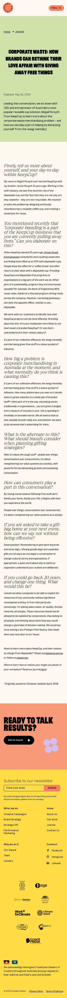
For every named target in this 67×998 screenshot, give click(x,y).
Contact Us (53, 830)
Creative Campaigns (15, 814)
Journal (19, 31)
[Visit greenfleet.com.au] (45, 927)
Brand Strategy (12, 819)
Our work (52, 819)
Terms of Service (54, 991)
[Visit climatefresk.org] (33, 941)
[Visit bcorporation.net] (22, 886)
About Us (52, 814)
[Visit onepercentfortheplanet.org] (41, 886)
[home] (8, 8)
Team (7, 855)
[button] (56, 8)
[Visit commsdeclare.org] (22, 900)
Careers (8, 861)
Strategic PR (11, 825)
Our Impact (10, 850)
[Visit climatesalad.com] (45, 913)
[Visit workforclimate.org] (22, 913)
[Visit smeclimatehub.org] (22, 927)
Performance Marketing (11, 832)
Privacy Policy (36, 991)
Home (7, 31)
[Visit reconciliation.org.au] (45, 900)
